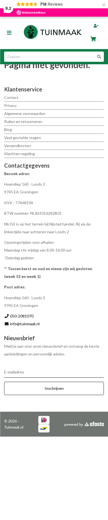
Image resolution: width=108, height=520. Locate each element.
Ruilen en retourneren (23, 121)
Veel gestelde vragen (22, 137)
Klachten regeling (19, 153)
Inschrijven (54, 388)
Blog (8, 129)
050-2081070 (21, 316)
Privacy (10, 105)
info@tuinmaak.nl (25, 323)
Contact (11, 97)
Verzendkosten (17, 145)
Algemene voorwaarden (24, 113)
